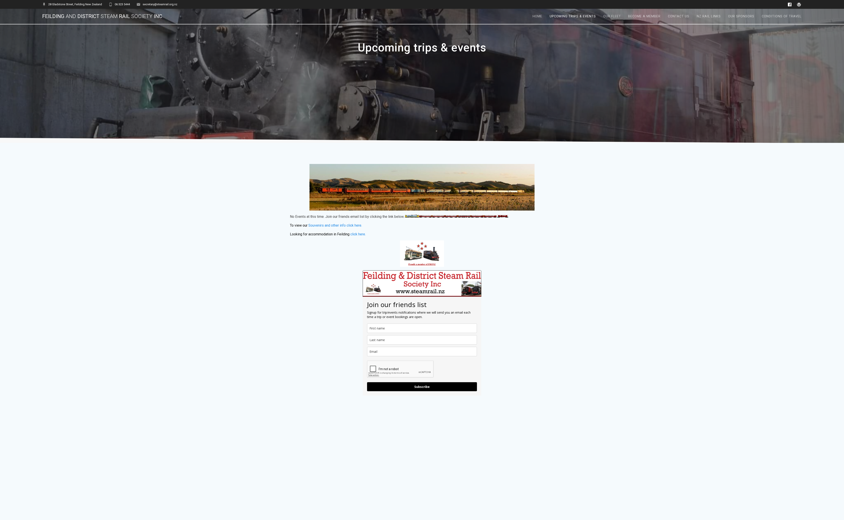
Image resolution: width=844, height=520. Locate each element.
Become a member (644, 16)
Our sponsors (741, 16)
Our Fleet (612, 16)
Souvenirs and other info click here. (335, 225)
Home (537, 16)
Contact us (678, 16)
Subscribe (422, 387)
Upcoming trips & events (573, 16)
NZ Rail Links (709, 16)
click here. (358, 234)
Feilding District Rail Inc (102, 16)
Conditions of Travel (781, 16)
